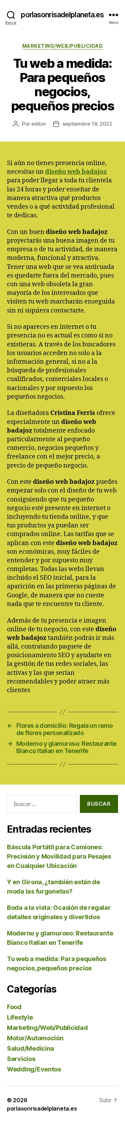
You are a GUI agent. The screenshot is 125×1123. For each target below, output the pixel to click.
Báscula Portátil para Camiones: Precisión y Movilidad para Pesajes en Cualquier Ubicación (59, 856)
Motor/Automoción (35, 1038)
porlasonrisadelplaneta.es (62, 14)
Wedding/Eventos (34, 1069)
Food (14, 1007)
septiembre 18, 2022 (87, 123)
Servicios (21, 1058)
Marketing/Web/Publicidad (62, 46)
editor (38, 123)
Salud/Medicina (30, 1048)
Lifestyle (20, 1017)
